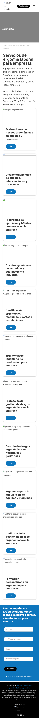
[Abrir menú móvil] (34, 6)
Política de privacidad (23, 688)
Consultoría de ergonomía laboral (19, 46)
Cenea (5, 46)
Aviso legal (19, 685)
